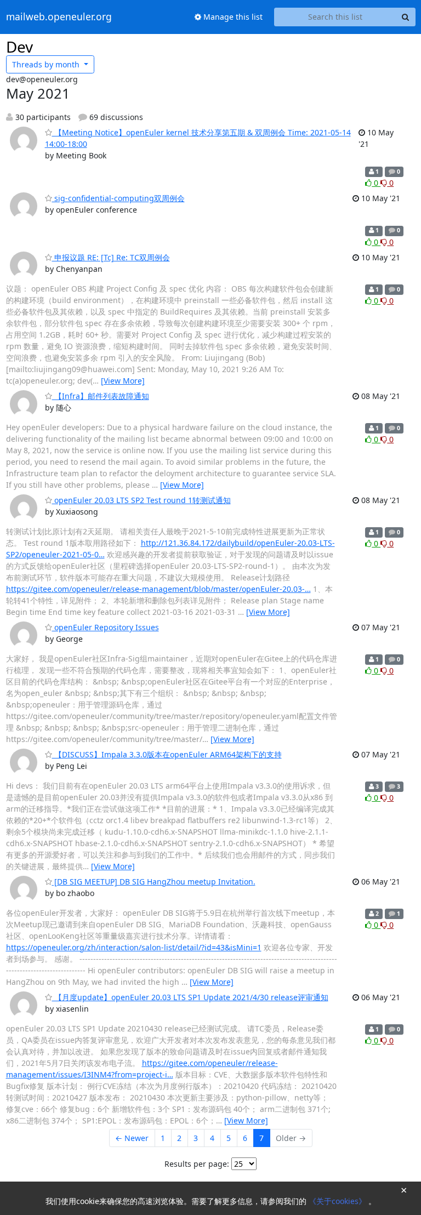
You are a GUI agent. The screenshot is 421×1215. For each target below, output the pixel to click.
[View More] (123, 380)
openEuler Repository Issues (105, 627)
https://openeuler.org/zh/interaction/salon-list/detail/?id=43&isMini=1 (133, 947)
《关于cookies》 (338, 1201)
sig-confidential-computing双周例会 (118, 198)
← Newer (132, 1138)
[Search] (406, 17)
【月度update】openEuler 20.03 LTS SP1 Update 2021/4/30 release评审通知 (190, 997)
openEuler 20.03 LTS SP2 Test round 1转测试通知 (141, 500)
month (47, 64)
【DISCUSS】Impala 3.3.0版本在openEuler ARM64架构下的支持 (167, 754)
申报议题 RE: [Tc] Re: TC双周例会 (111, 257)
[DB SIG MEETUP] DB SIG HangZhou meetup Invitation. (153, 881)
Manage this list (232, 17)
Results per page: (196, 1164)
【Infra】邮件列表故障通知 (100, 396)
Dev (19, 46)
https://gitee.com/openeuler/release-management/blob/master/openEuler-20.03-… (158, 589)
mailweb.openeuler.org (59, 17)
